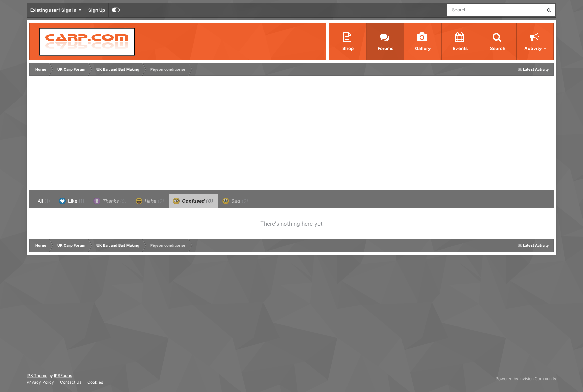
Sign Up (96, 10)
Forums (385, 48)
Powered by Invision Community (526, 378)
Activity (533, 48)
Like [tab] (75, 201)
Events (460, 48)
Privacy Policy (40, 382)
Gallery (423, 48)
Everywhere (522, 9)
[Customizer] (116, 10)
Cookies (95, 382)
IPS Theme (37, 375)
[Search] (549, 10)
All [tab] (44, 201)
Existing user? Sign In (54, 10)
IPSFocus (63, 375)
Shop (348, 48)
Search (497, 48)
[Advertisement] (154, 134)
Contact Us (70, 382)
